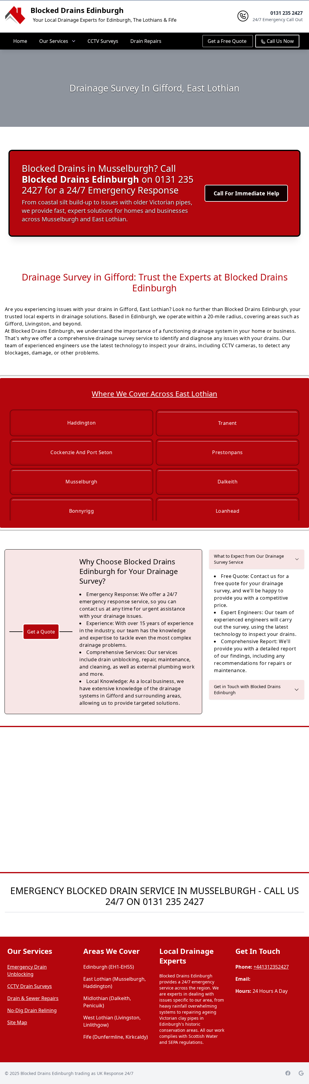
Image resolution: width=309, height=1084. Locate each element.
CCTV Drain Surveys (29, 986)
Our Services (53, 41)
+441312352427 (271, 967)
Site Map (17, 1022)
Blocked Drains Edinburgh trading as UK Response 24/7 (77, 1073)
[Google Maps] (301, 1073)
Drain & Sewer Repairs (33, 998)
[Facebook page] (288, 1073)
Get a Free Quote (228, 41)
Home (20, 41)
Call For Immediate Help (246, 193)
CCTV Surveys (103, 41)
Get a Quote (41, 631)
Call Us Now (280, 41)
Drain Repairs (145, 41)
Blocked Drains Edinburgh (77, 10)
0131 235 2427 (173, 901)
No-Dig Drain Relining (32, 1010)
